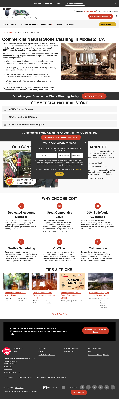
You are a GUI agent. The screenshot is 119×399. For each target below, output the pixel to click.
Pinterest (100, 387)
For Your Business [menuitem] (28, 24)
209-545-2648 (8, 367)
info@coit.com (8, 369)
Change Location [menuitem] (107, 24)
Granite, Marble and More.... (23, 116)
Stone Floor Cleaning (25, 377)
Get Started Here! (94, 96)
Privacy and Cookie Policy (12, 391)
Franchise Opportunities (71, 348)
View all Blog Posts (59, 314)
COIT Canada (52, 388)
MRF (15, 352)
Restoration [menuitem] (46, 24)
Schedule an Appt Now (75, 3)
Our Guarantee (18, 348)
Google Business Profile (13, 372)
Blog (89, 352)
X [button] (115, 3)
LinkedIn (106, 387)
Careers (41, 352)
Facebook (82, 387)
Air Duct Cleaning (40, 377)
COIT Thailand (71, 388)
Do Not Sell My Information (47, 355)
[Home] (16, 12)
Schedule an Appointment (100, 16)
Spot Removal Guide (94, 348)
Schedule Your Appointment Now (61, 137)
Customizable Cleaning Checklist (98, 355)
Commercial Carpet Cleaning (57, 377)
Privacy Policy (19, 388)
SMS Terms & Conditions (29, 391)
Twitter (94, 387)
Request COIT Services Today (95, 330)
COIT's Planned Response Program (26, 124)
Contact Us (78, 392)
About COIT (42, 348)
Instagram (88, 387)
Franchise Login (69, 352)
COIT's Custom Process (21, 109)
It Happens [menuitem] (70, 24)
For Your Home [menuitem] (9, 24)
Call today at (85, 11)
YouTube (113, 387)
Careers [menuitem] (59, 24)
